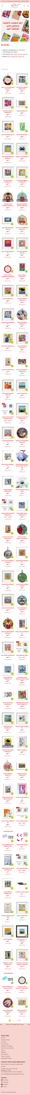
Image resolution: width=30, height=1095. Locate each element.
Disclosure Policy (5, 1039)
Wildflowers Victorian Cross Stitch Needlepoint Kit (22, 703)
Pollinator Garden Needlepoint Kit (7, 323)
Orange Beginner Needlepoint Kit (22, 561)
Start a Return (4, 1054)
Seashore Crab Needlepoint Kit (22, 156)
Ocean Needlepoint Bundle (22, 868)
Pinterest (5, 1084)
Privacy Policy (5, 1044)
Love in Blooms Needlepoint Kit (8, 655)
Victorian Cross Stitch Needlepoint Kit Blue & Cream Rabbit (22, 679)
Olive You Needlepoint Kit (7, 298)
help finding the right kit (15, 56)
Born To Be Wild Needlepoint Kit (8, 252)
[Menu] (2, 5)
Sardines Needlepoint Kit (22, 111)
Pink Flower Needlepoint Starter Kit (22, 252)
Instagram (5, 1080)
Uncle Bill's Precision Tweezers (22, 892)
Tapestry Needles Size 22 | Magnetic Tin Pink (8, 845)
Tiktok (4, 1086)
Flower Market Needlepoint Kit (7, 134)
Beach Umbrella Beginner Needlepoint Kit (22, 181)
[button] (24, 5)
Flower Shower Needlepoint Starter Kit (8, 394)
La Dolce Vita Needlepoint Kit (8, 608)
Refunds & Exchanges (6, 1046)
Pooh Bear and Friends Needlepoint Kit (22, 774)
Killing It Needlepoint (22, 750)
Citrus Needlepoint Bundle (22, 821)
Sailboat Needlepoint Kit (22, 915)
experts (25, 54)
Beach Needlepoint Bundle (22, 655)
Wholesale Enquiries (6, 1058)
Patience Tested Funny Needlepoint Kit (8, 703)
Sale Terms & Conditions (7, 1048)
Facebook (5, 1082)
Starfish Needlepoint (7, 939)
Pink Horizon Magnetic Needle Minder (22, 490)
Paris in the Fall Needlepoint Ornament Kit (8, 561)
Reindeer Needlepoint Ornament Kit (22, 323)
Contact (3, 1037)
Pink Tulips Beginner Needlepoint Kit (7, 181)
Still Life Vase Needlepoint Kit (7, 346)
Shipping (3, 1052)
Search (3, 1050)
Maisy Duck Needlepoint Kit (8, 369)
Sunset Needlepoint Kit (22, 393)
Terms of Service (5, 1056)
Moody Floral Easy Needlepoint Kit (22, 632)
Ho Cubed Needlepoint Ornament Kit (8, 774)
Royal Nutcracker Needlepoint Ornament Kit (7, 632)
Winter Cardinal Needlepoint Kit (8, 465)
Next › (20, 1020)
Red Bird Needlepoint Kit (22, 134)
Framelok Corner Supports (22, 844)
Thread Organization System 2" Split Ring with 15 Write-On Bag (22, 466)
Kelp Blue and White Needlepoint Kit (8, 490)
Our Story (3, 1041)
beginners (16, 54)
